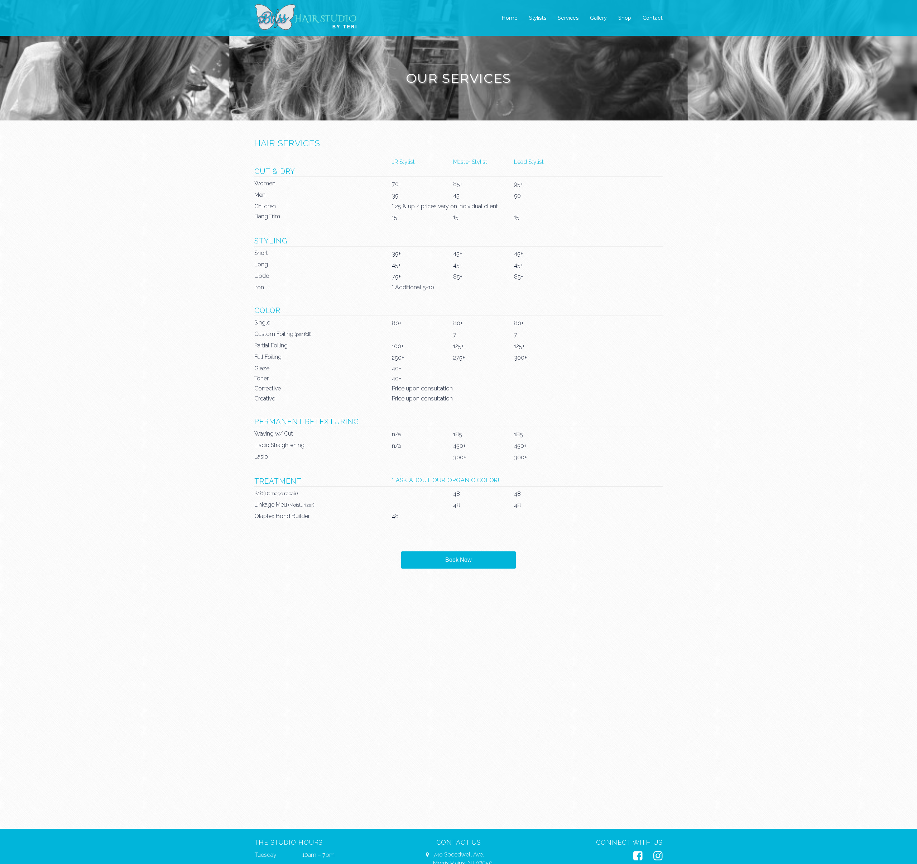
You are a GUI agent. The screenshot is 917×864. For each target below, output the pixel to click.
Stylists (537, 18)
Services (568, 18)
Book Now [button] (458, 560)
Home (509, 18)
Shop (624, 18)
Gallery (598, 18)
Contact (653, 18)
